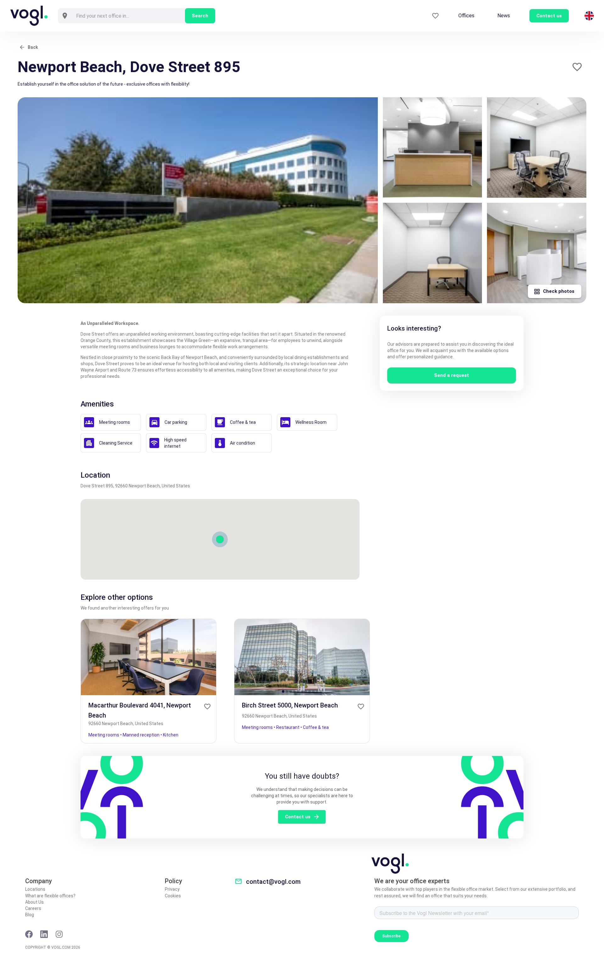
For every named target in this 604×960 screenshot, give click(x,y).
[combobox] (128, 16)
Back (33, 47)
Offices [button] (466, 16)
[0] (435, 16)
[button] (577, 67)
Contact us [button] (549, 16)
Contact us (297, 817)
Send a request (451, 375)
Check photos (558, 291)
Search (200, 16)
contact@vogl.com (273, 881)
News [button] (503, 16)
